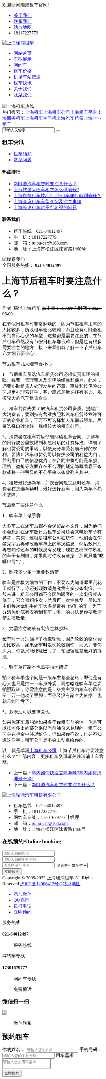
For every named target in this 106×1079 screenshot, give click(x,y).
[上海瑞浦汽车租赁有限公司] (31, 795)
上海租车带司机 (41, 118)
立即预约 (12, 871)
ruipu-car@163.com (50, 823)
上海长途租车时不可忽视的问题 (45, 207)
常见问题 (23, 159)
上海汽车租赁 (70, 118)
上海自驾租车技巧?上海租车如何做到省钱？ (57, 195)
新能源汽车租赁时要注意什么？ (45, 183)
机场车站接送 (27, 77)
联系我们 (23, 21)
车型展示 (23, 59)
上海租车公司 (56, 112)
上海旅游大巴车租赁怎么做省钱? (46, 189)
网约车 (20, 65)
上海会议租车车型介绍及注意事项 (47, 201)
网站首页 (23, 53)
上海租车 (34, 112)
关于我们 (23, 15)
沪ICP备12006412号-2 (41, 883)
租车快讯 (23, 82)
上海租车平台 (83, 112)
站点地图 (23, 27)
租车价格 (23, 71)
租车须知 (23, 153)
